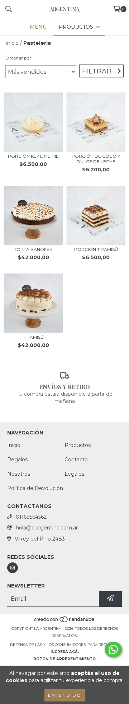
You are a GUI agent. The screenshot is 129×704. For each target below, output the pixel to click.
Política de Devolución (35, 488)
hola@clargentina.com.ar (47, 527)
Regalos (17, 459)
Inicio (12, 43)
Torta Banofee (33, 249)
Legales (74, 474)
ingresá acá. (65, 652)
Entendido (64, 695)
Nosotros (18, 474)
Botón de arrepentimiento (64, 659)
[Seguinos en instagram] (12, 567)
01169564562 (31, 517)
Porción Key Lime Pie (33, 156)
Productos (77, 445)
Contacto (76, 459)
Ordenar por (18, 58)
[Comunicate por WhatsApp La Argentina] (113, 649)
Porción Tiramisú (96, 249)
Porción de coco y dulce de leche (96, 158)
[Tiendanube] (64, 621)
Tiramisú (33, 337)
